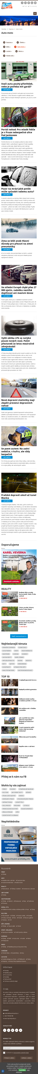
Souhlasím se (17, 1052)
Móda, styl (5, 907)
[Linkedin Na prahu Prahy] (32, 3)
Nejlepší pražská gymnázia (27, 689)
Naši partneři (8, 979)
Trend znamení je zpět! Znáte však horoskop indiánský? (26, 729)
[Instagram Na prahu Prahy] (25, 3)
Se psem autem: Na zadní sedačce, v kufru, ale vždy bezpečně (15, 451)
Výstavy (5, 920)
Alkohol (11, 901)
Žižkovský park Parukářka (27, 737)
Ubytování (4, 892)
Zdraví (19, 926)
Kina (15, 918)
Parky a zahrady (7, 918)
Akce (2, 878)
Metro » (21, 51)
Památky (30, 915)
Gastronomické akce (8, 882)
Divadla (20, 918)
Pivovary (5, 903)
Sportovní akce (21, 880)
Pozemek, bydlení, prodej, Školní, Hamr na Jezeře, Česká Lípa (27, 622)
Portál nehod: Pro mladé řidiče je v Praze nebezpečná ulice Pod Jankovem (18, 132)
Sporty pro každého (8, 932)
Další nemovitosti (18, 636)
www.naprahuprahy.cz (10, 1018)
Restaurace (18, 901)
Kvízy (22, 953)
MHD (10, 938)
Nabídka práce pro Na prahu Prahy (18, 947)
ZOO (10, 920)
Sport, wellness (6, 930)
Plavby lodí (5, 940)
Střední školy (6, 953)
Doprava (11, 29)
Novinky (4, 29)
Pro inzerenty (33, 6)
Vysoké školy (15, 953)
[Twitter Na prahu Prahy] (28, 3)
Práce (3, 944)
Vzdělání (4, 951)
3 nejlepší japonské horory (27, 680)
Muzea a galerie (29, 918)
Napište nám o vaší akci (27, 746)
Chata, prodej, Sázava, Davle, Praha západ (26, 608)
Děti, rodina (5, 924)
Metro (29, 938)
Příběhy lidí (22, 959)
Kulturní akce (19, 882)
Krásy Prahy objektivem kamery (18, 961)
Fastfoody (31, 901)
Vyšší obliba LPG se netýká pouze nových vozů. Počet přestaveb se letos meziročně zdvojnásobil (17, 342)
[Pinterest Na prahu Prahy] (35, 3)
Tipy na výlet (12, 926)
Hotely (4, 895)
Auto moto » (21, 47)
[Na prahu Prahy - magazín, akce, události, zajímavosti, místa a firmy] (7, 6)
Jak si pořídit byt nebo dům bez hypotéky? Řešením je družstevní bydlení (26, 720)
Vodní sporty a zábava (21, 932)
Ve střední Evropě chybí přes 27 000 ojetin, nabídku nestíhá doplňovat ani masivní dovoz (18, 290)
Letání (23, 938)
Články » (22, 42)
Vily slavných (6, 915)
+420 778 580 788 (8, 1016)
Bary (25, 901)
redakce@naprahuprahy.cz (11, 1013)
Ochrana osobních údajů (11, 981)
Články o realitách (16, 888)
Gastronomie (6, 899)
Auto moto (19, 29)
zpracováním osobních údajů (21, 1052)
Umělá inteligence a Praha (9, 959)
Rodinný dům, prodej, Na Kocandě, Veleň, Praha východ (27, 594)
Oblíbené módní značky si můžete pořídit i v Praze (27, 700)
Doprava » (9, 42)
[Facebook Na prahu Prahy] (22, 3)
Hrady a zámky (21, 915)
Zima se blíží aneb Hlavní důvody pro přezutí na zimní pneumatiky (17, 243)
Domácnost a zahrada (29, 888)
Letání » (8, 51)
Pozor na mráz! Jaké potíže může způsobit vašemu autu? (17, 190)
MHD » (8, 47)
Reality (3, 886)
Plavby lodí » (10, 55)
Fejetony (5, 961)
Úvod (25, 6)
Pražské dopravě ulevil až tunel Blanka (18, 496)
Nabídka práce (8, 972)
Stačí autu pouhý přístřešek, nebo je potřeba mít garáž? (17, 85)
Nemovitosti (6, 888)
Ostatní (4, 957)
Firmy (3, 872)
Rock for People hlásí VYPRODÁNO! (26, 756)
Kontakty (7, 977)
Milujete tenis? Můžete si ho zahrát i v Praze (26, 766)
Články (4, 874)
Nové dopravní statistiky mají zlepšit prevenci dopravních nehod (18, 402)
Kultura (4, 913)
